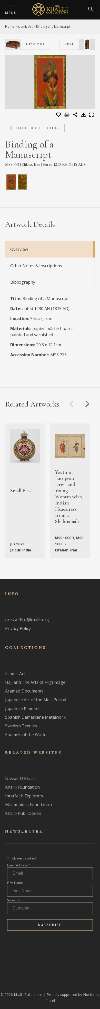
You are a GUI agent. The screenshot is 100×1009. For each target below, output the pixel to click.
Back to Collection (38, 128)
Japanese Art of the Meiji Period (35, 700)
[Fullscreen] (91, 115)
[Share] (75, 115)
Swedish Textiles (21, 726)
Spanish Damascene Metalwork (35, 717)
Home (9, 26)
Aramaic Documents (24, 691)
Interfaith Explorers (24, 796)
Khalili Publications (23, 813)
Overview (19, 249)
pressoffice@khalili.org (27, 619)
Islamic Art (25, 26)
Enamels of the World (25, 734)
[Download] (83, 115)
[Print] (67, 115)
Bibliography (22, 282)
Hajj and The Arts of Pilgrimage (35, 682)
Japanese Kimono (22, 708)
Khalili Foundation (22, 787)
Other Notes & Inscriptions (36, 266)
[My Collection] (59, 114)
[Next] (86, 403)
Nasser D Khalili (20, 778)
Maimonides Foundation (28, 804)
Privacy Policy (18, 628)
